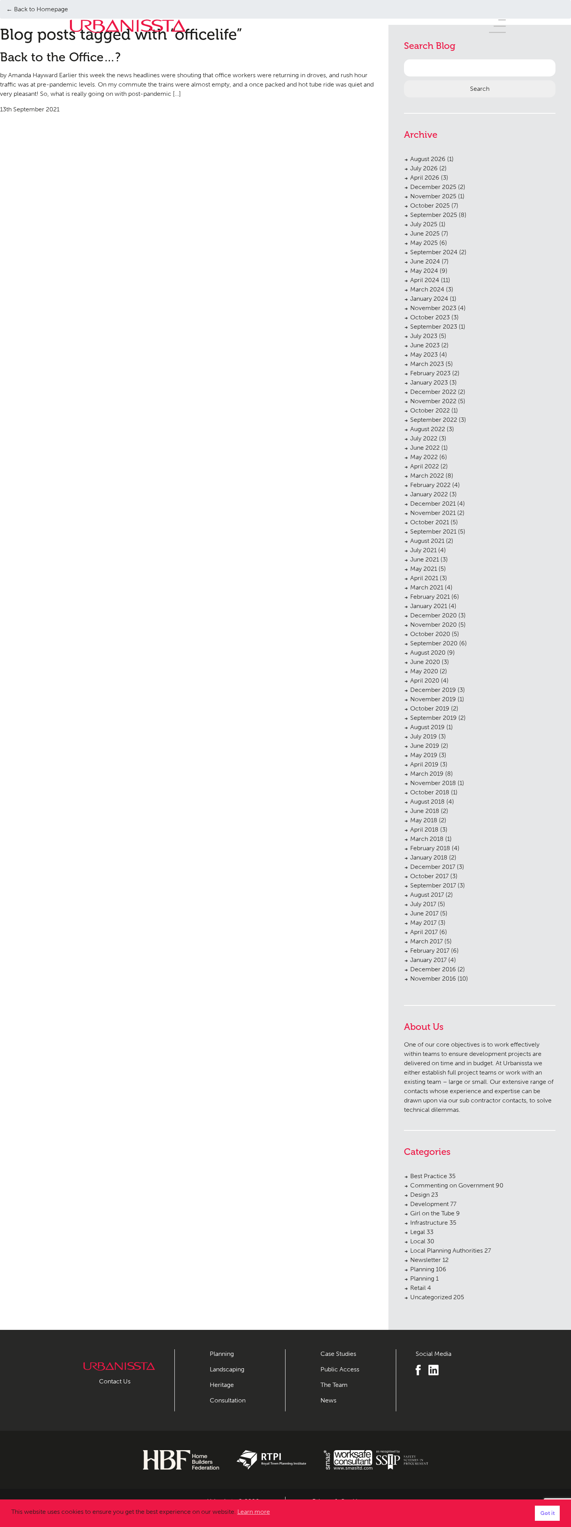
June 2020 (425, 662)
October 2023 (430, 317)
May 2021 (423, 568)
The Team (334, 1384)
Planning (428, 1269)
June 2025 (425, 233)
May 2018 (423, 820)
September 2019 (433, 717)
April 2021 (424, 578)
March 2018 (427, 838)
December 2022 (433, 391)
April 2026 (424, 177)
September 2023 (433, 326)
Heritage (222, 1384)
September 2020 (434, 643)
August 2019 (427, 727)
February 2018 (430, 848)
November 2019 (433, 699)
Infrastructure (433, 1222)
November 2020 (433, 624)
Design (424, 1194)
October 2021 (429, 522)
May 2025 (424, 242)
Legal (421, 1232)
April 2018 (424, 829)
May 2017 (423, 922)
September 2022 (433, 419)
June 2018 (424, 811)
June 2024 (425, 261)
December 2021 (433, 503)
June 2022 (425, 447)
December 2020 (433, 615)
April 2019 (424, 764)
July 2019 (423, 736)
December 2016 (433, 969)
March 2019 (427, 773)
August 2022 (427, 429)
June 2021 (424, 559)
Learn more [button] (253, 1511)
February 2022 (430, 485)
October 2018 (429, 792)
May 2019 (423, 755)
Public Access (339, 1369)
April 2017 (424, 932)
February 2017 (429, 950)
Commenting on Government (456, 1185)
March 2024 (427, 289)
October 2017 (429, 876)
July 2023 (423, 336)
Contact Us (115, 1381)
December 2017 (432, 866)
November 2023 (433, 308)
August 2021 (427, 540)
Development (433, 1204)
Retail (420, 1287)
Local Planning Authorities (450, 1250)
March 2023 (427, 363)
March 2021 (426, 587)
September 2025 (433, 214)
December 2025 (433, 187)
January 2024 (429, 298)
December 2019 (433, 689)
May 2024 (424, 270)
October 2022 (430, 410)
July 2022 (423, 438)
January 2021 (428, 606)
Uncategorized (437, 1297)
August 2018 (427, 801)
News (328, 1400)
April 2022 (424, 466)
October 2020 (430, 634)
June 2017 (424, 913)
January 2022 (429, 494)
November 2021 (433, 513)
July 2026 (424, 168)
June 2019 (424, 745)
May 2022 (424, 457)
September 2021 (433, 531)
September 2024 (434, 252)
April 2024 (424, 280)
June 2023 (425, 345)
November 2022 (433, 401)
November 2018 (433, 783)
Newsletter (429, 1260)
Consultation (227, 1400)
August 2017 (427, 894)
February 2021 (430, 596)
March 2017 (426, 941)
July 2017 (423, 904)
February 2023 (430, 373)
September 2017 (433, 885)
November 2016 (433, 978)
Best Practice (433, 1176)
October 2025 (430, 205)
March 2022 (427, 475)
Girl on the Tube (435, 1213)
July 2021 (423, 550)
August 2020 (428, 652)
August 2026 (428, 159)
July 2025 (423, 224)
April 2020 (424, 680)
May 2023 (424, 354)
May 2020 (424, 671)
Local (422, 1241)
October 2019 (429, 708)
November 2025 (433, 196)
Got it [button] (547, 1513)
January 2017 (428, 960)
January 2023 (429, 382)
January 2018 (428, 857)
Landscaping (227, 1369)
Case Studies (338, 1353)
